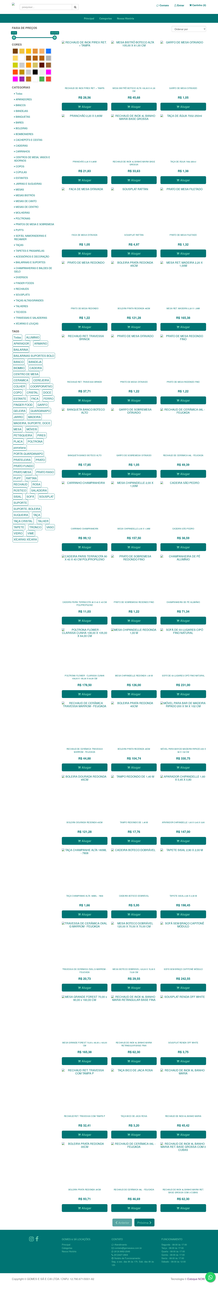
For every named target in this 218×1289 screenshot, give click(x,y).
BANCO (19, 362)
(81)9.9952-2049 (122, 1251)
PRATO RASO (45, 472)
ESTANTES (21, 178)
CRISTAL (32, 392)
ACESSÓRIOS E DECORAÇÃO (32, 256)
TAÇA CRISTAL (23, 521)
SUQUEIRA (21, 515)
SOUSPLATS (22, 294)
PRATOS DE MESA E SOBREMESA (34, 224)
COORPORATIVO (41, 386)
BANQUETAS (22, 116)
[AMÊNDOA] (35, 51)
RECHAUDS (22, 288)
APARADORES (23, 99)
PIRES (41, 435)
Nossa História (125, 18)
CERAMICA (21, 380)
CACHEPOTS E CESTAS (28, 140)
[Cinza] (48, 58)
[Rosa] (48, 72)
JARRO (18, 417)
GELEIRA (20, 411)
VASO (50, 527)
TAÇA (36, 515)
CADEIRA (35, 368)
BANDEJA (35, 362)
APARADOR (21, 343)
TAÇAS (19, 245)
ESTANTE (20, 399)
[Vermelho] (48, 79)
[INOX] (22, 65)
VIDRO (18, 533)
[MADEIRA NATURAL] (35, 65)
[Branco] (22, 58)
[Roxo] (22, 79)
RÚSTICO (20, 490)
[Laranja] (28, 65)
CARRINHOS (22, 151)
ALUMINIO (32, 337)
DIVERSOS (21, 277)
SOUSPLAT (46, 496)
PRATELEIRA (22, 460)
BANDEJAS (21, 111)
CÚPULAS (21, 172)
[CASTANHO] (42, 58)
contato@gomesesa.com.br (128, 1248)
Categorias (105, 18)
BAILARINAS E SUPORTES (30, 262)
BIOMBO (19, 368)
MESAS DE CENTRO (26, 207)
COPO (18, 392)
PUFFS (19, 230)
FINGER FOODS (24, 283)
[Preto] (35, 72)
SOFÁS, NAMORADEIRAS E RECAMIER (30, 237)
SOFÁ (30, 496)
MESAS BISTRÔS (25, 195)
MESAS (19, 189)
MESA (17, 429)
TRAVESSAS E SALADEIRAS (31, 317)
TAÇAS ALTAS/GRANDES (29, 300)
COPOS (19, 166)
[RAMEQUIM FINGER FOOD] (42, 72)
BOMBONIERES (24, 134)
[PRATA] (28, 72)
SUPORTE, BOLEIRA (27, 509)
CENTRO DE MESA (26, 374)
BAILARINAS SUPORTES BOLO (34, 356)
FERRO (48, 399)
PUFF (17, 478)
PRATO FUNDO (23, 466)
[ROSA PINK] (15, 79)
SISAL (17, 496)
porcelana (20, 448)
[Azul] (48, 51)
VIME (30, 533)
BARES (19, 122)
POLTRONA (35, 441)
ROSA (36, 484)
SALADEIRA (39, 490)
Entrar (180, 5)
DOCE (47, 392)
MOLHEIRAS (22, 212)
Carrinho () (199, 5)
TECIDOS (20, 312)
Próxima (143, 1222)
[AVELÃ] (42, 51)
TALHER (43, 521)
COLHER (19, 386)
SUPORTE (20, 503)
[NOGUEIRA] (22, 72)
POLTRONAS (22, 218)
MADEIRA (34, 417)
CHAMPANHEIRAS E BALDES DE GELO (33, 269)
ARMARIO (40, 343)
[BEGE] (15, 58)
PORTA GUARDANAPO (28, 454)
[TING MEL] (28, 79)
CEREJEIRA (41, 380)
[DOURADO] (15, 65)
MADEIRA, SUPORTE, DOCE (32, 423)
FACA (34, 399)
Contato (164, 5)
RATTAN (31, 478)
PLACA (18, 441)
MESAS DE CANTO (26, 201)
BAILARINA (21, 350)
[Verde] (42, 79)
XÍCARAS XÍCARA (25, 539)
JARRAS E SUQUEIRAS (28, 183)
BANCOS (20, 105)
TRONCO (35, 527)
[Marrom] (48, 65)
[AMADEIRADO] (15, 51)
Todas (18, 93)
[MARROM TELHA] (15, 72)
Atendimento (120, 1244)
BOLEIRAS (21, 128)
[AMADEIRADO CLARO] (22, 51)
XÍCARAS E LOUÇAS (26, 323)
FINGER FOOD (23, 405)
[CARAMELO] (28, 58)
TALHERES (21, 306)
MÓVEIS (32, 429)
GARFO (42, 405)
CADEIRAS (21, 145)
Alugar (86, 106)
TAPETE (19, 527)
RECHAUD (20, 484)
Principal (89, 18)
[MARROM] (42, 65)
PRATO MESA (22, 472)
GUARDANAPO (40, 411)
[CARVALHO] (35, 58)
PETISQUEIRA (23, 435)
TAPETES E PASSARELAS (29, 250)
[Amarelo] (28, 51)
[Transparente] (35, 79)
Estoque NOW (196, 1279)
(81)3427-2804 (121, 1254)
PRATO (40, 460)
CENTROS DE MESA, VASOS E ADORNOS (32, 158)
